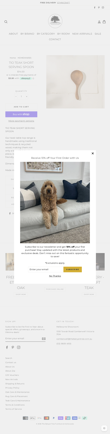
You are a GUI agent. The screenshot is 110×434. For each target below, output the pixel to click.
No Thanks (55, 276)
